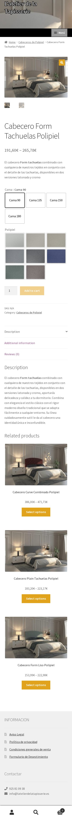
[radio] (14, 200)
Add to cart (32, 290)
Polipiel (10, 229)
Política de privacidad (23, 742)
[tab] (36, 332)
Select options (36, 512)
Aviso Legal (16, 734)
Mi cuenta (12, 812)
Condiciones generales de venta (30, 749)
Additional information (19, 343)
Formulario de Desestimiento (28, 757)
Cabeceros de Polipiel (31, 42)
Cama (8, 189)
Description (12, 331)
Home (12, 42)
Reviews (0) (11, 354)
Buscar (36, 812)
